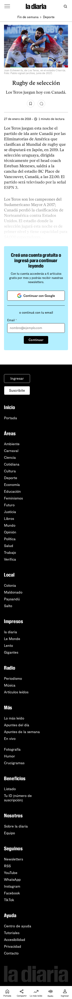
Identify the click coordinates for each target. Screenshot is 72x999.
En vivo (10, 738)
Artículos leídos (16, 692)
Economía (12, 485)
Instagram (12, 886)
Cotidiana (11, 464)
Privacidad (12, 946)
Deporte (49, 17)
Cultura (10, 471)
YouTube (10, 873)
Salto (8, 606)
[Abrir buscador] (65, 6)
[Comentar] (41, 103)
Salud (8, 546)
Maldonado (13, 592)
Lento (8, 645)
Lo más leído (14, 718)
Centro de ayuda (17, 926)
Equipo (9, 833)
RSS (7, 866)
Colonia (10, 585)
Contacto (11, 953)
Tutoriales (11, 933)
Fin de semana (28, 17)
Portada (10, 418)
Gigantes (11, 652)
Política (10, 539)
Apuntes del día (16, 725)
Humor (9, 756)
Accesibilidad (14, 940)
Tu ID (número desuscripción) (18, 798)
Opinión (10, 532)
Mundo (9, 525)
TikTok (9, 900)
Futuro (9, 505)
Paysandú (12, 599)
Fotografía (12, 749)
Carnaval (11, 451)
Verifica (10, 559)
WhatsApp (12, 879)
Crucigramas (14, 763)
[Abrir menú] (7, 6)
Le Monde (12, 639)
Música (9, 685)
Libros (9, 518)
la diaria (10, 632)
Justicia (10, 512)
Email (12, 320)
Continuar (36, 340)
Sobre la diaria (16, 826)
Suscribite (17, 390)
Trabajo (10, 552)
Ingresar (17, 378)
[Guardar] (30, 103)
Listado (10, 789)
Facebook (12, 893)
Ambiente (12, 444)
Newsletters (13, 859)
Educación (12, 491)
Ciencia (10, 457)
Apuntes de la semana (22, 732)
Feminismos (13, 498)
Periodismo (13, 678)
